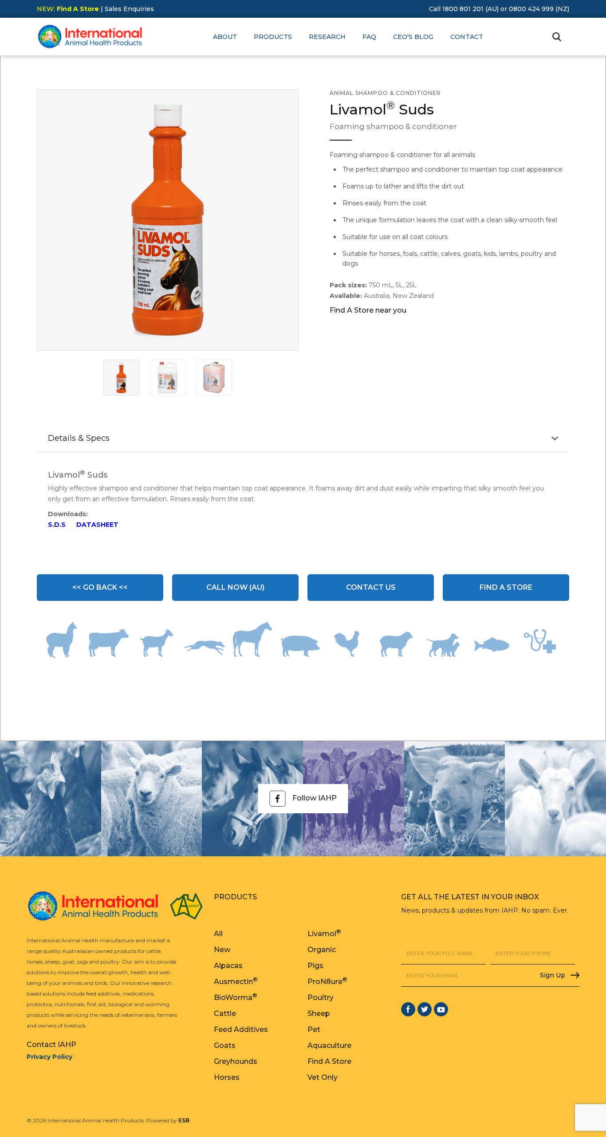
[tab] (121, 378)
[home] (90, 37)
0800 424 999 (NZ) (539, 9)
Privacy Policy (49, 1057)
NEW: (68, 9)
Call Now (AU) (235, 587)
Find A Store (506, 587)
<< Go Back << (100, 587)
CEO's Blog (413, 37)
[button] (224, 37)
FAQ (369, 37)
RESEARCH (327, 37)
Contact (466, 37)
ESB (183, 1120)
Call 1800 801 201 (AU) (464, 9)
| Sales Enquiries (126, 9)
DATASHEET (97, 525)
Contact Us (371, 587)
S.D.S (57, 525)
